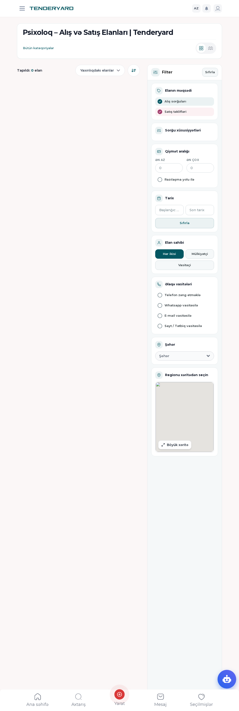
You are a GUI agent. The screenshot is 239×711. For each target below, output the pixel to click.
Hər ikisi (169, 254)
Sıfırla (210, 72)
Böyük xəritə (177, 445)
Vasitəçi (184, 265)
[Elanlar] (201, 48)
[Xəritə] (210, 48)
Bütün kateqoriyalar (38, 48)
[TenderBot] (227, 679)
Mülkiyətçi (200, 254)
